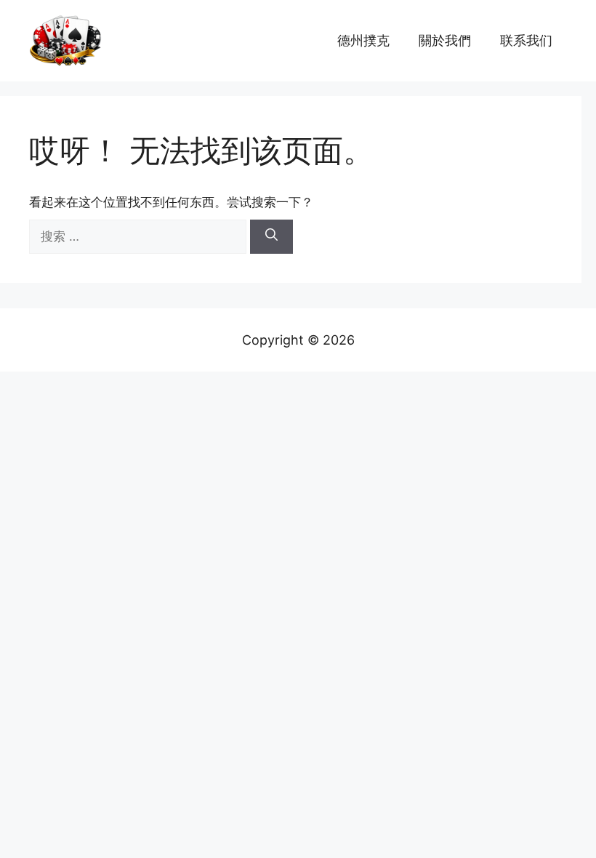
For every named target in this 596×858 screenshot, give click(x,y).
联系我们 (526, 40)
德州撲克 (363, 40)
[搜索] (271, 237)
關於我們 (445, 40)
